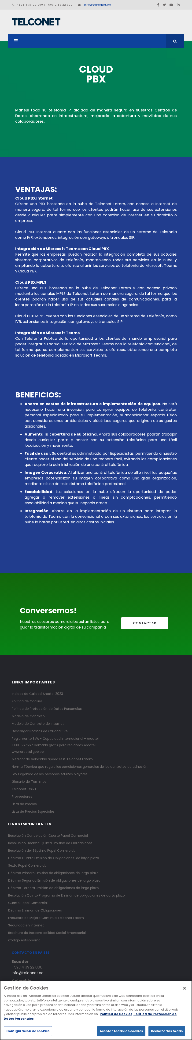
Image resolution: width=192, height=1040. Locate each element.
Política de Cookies (27, 701)
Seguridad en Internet (26, 925)
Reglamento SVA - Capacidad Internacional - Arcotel (55, 738)
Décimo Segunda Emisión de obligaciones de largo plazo (54, 880)
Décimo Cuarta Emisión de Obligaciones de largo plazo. (54, 858)
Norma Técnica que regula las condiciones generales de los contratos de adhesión (80, 766)
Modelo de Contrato (28, 716)
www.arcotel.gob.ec (28, 751)
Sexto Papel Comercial (26, 865)
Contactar (144, 623)
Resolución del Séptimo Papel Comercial (41, 850)
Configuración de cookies (27, 1031)
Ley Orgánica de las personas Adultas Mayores (50, 774)
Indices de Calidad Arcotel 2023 (37, 693)
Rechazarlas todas (167, 1031)
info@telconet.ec (97, 5)
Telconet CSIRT (24, 789)
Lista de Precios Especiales (33, 811)
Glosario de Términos (29, 781)
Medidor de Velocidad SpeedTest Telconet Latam (52, 759)
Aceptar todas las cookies (121, 1031)
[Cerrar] (184, 988)
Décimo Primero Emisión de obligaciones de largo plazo (53, 873)
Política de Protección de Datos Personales (47, 708)
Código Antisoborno (24, 940)
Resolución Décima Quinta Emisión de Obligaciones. (50, 843)
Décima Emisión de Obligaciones (35, 910)
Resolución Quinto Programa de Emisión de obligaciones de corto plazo (66, 895)
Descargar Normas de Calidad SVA (40, 731)
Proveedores (22, 796)
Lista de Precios (24, 804)
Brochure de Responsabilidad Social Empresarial (47, 932)
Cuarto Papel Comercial (28, 903)
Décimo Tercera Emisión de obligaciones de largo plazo (53, 888)
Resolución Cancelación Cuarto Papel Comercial (48, 835)
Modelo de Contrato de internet (38, 723)
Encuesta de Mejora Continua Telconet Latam (46, 917)
